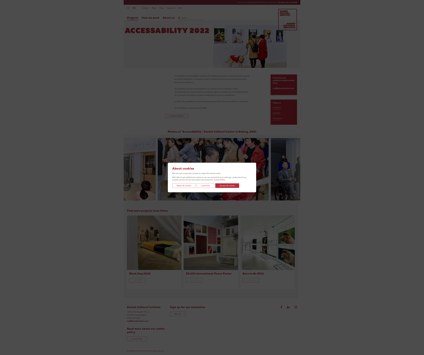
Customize (205, 186)
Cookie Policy (219, 180)
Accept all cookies (227, 186)
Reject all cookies (184, 186)
